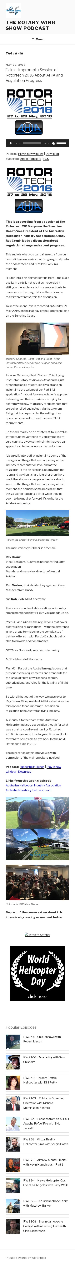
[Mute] (53, 143)
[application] (37, 143)
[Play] (11, 143)
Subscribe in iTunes (32, 767)
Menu (39, 39)
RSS (46, 159)
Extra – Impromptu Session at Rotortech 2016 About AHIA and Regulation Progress (34, 75)
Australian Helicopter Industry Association (33, 785)
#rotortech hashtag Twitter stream (28, 790)
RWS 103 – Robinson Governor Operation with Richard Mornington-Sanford (43, 1103)
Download (52, 154)
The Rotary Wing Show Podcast (31, 25)
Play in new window (30, 154)
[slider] (62, 142)
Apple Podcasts (30, 159)
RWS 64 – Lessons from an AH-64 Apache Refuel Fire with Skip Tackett (46, 1123)
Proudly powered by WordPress (26, 1257)
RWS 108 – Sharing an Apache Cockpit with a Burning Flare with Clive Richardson (44, 1226)
